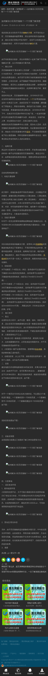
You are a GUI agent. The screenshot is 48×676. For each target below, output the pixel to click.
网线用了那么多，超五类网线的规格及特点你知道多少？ (24, 566)
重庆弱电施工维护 (28, 641)
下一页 (17, 553)
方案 (30, 33)
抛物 (25, 33)
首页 (3, 9)
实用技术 (20, 9)
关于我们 (4, 653)
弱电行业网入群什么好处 (37, 603)
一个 (32, 99)
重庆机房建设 (15, 644)
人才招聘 (6, 656)
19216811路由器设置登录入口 (17, 603)
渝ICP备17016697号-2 (12, 663)
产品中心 (13, 653)
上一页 (10, 553)
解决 (32, 43)
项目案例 (22, 653)
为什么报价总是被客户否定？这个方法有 (21, 628)
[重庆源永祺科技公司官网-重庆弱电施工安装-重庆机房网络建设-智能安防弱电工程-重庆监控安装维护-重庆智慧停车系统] (20, 3)
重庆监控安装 (14, 641)
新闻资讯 (32, 653)
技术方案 (10, 9)
